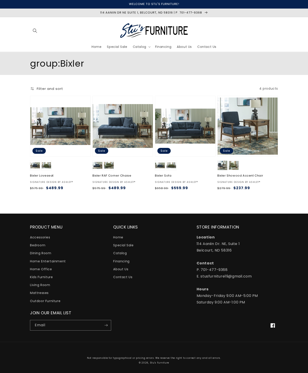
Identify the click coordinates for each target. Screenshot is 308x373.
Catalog (120, 253)
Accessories (40, 237)
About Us (120, 269)
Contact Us (122, 277)
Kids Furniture (41, 277)
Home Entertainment (48, 261)
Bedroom (37, 245)
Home (118, 237)
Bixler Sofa (163, 176)
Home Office (41, 269)
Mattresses (39, 293)
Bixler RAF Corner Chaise (111, 176)
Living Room (40, 285)
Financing (121, 261)
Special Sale (123, 245)
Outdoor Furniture (45, 301)
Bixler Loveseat (42, 176)
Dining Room (40, 253)
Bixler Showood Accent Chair (240, 176)
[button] (35, 31)
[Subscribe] (106, 325)
